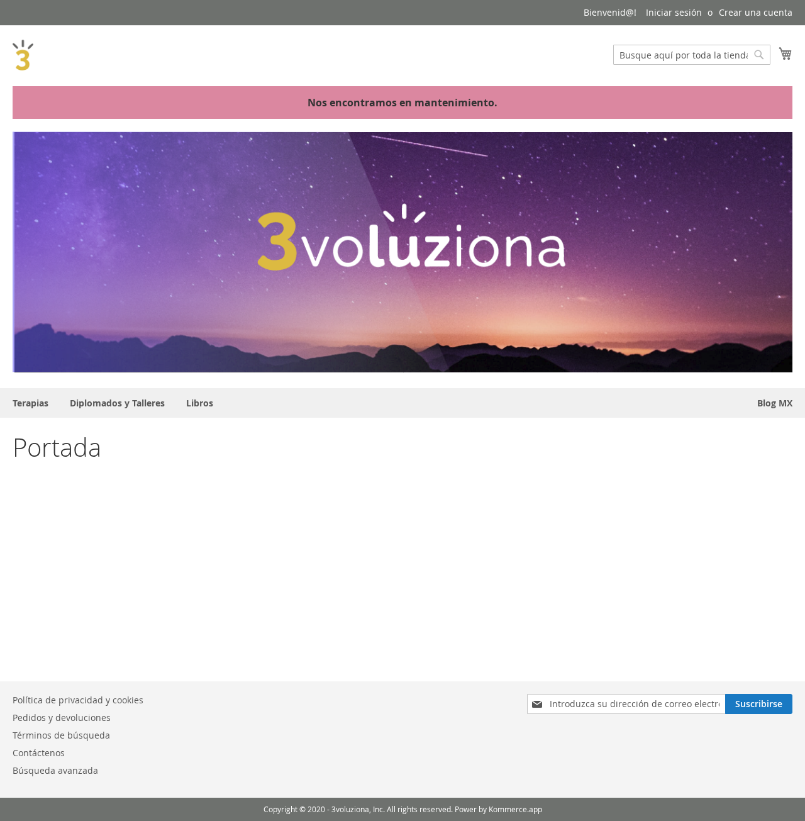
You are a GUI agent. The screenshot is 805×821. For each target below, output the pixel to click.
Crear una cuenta (755, 12)
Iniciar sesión (674, 12)
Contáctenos (39, 753)
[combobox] (691, 55)
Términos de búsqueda (61, 735)
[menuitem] (30, 403)
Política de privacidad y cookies (78, 700)
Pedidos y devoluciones (62, 717)
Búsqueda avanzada (55, 770)
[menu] (402, 403)
